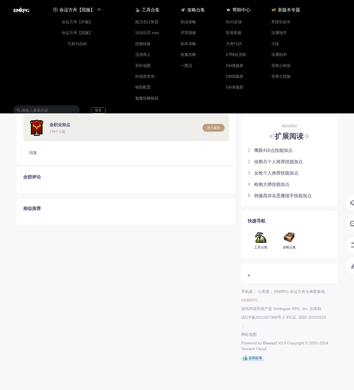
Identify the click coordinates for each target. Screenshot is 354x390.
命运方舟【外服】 (77, 22)
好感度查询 (145, 76)
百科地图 (143, 66)
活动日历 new (147, 33)
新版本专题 (289, 9)
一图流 (186, 66)
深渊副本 (279, 55)
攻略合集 (196, 9)
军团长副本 (281, 22)
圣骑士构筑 (281, 66)
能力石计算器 (146, 22)
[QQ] (252, 358)
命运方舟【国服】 (77, 33)
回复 (33, 152)
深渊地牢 (279, 33)
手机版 (247, 291)
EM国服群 (234, 76)
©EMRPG (249, 300)
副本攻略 (188, 44)
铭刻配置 (143, 87)
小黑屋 (263, 291)
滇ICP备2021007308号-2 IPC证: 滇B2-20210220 (283, 317)
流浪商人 (143, 55)
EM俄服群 (234, 66)
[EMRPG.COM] (21, 10)
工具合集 (151, 9)
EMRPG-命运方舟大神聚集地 (299, 291)
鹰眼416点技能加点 (270, 150)
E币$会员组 (236, 55)
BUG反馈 (234, 22)
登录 (98, 110)
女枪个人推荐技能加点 (273, 173)
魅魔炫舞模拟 (146, 98)
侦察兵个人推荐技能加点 (275, 161)
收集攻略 (188, 55)
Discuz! (270, 343)
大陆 (275, 44)
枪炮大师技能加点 (269, 184)
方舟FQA (234, 44)
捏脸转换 (143, 44)
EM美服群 (234, 87)
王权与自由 (77, 44)
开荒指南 (188, 33)
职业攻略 (188, 22)
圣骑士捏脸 (281, 76)
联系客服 (233, 33)
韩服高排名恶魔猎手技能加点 (280, 195)
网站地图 (249, 334)
